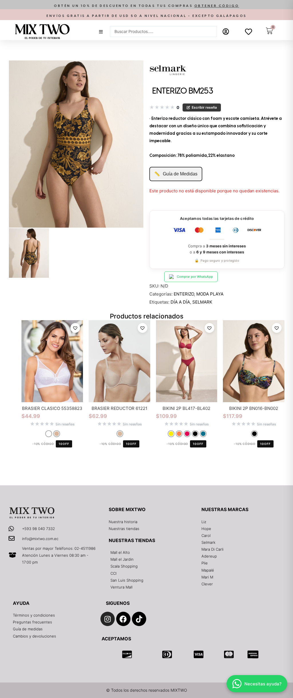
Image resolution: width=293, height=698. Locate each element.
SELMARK (202, 302)
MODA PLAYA (209, 294)
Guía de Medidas (175, 173)
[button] (146, 6)
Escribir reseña (204, 107)
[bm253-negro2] (29, 253)
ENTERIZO (184, 294)
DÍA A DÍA (180, 302)
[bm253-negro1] (76, 144)
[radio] (49, 434)
